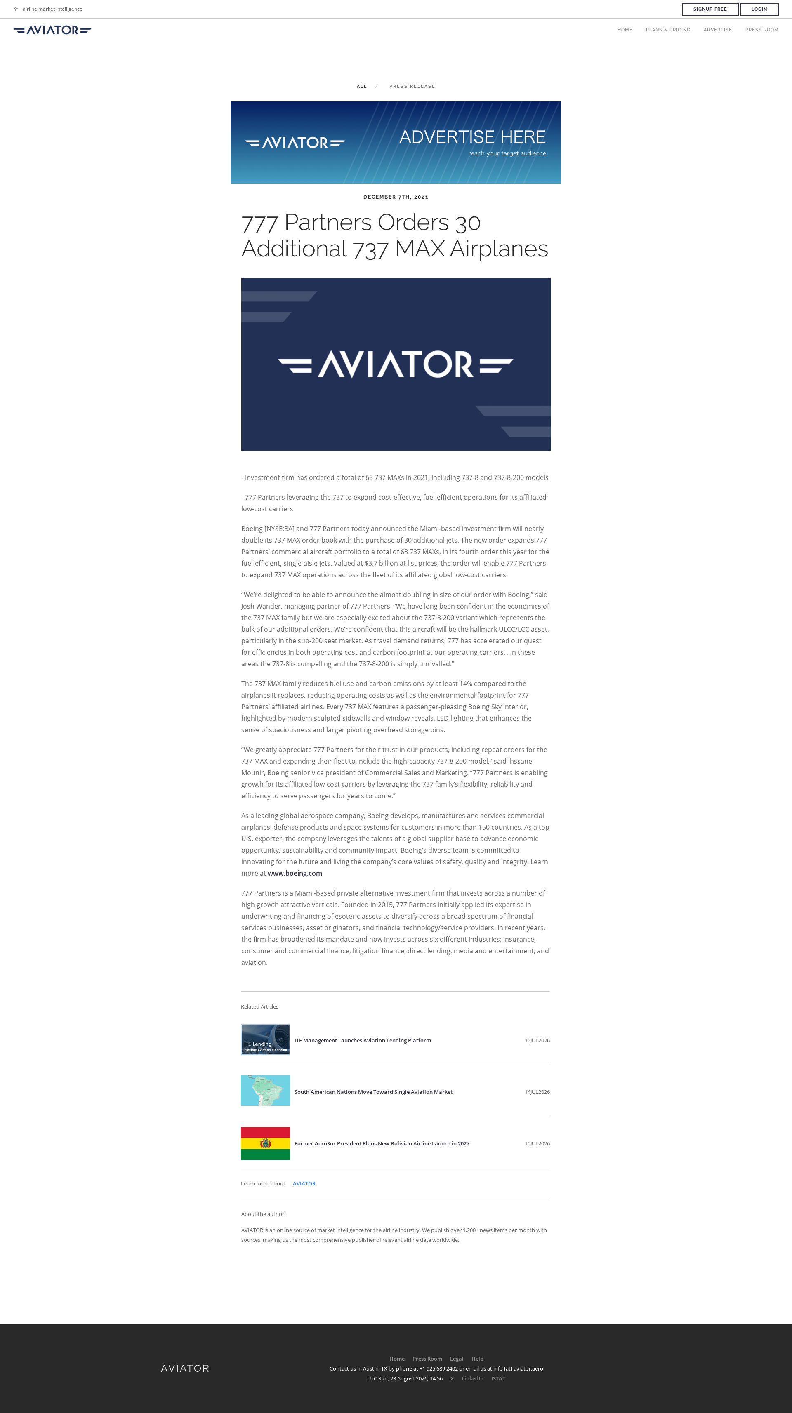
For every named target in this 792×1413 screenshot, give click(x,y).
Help (477, 1358)
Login (759, 9)
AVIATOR (304, 1183)
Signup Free (710, 9)
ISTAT (498, 1378)
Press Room (762, 30)
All (362, 86)
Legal (457, 1358)
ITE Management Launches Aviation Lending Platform (363, 1040)
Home (625, 30)
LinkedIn (472, 1378)
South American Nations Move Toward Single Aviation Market (374, 1092)
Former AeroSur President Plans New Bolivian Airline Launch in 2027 (382, 1143)
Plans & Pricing (668, 30)
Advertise (718, 30)
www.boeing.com (295, 873)
